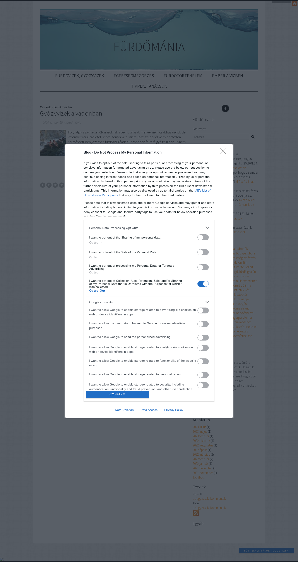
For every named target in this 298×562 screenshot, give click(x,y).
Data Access (149, 410)
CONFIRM (118, 394)
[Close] (224, 153)
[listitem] (149, 227)
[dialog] (149, 281)
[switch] (203, 237)
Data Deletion (124, 410)
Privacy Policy (173, 410)
